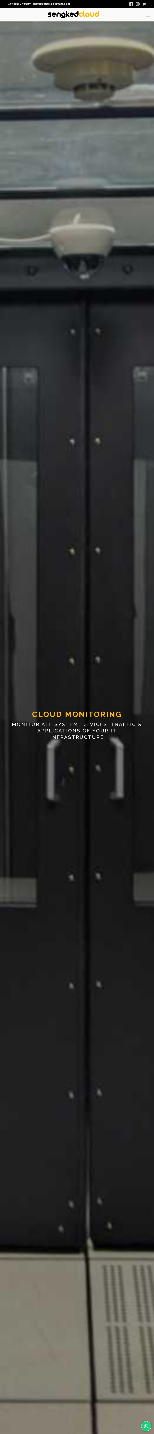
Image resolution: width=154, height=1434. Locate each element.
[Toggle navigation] (147, 14)
